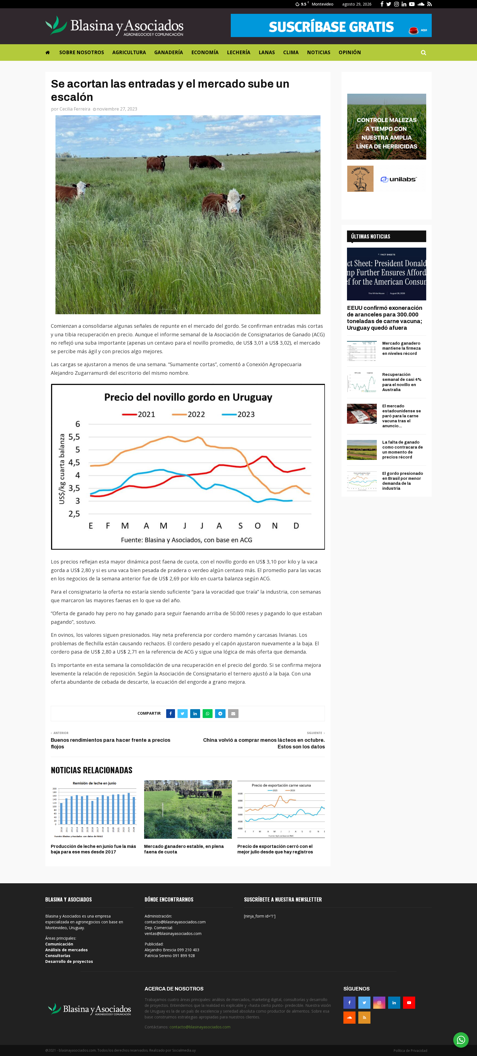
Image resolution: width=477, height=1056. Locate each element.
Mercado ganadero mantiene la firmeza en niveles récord (401, 348)
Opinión (350, 52)
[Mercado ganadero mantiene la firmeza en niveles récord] (362, 351)
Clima (291, 52)
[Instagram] (379, 1003)
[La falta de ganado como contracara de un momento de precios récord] (362, 450)
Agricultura (129, 52)
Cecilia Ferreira (75, 109)
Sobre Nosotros (81, 52)
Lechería (238, 52)
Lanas (267, 52)
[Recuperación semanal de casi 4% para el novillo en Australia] (362, 382)
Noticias (318, 52)
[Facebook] (349, 1003)
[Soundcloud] (349, 1018)
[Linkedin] (394, 1003)
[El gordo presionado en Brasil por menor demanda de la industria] (362, 481)
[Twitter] (364, 1003)
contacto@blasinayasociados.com (199, 1026)
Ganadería (168, 52)
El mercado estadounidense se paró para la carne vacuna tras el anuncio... (401, 416)
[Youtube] (409, 1003)
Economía (205, 52)
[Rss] (364, 1018)
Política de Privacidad (410, 1050)
